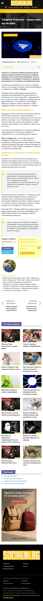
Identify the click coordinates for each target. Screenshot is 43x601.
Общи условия (8, 583)
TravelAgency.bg (24, 588)
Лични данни (26, 583)
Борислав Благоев (9, 62)
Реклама (27, 7)
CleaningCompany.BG (10, 476)
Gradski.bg (14, 588)
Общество (6, 564)
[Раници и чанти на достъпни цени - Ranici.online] (19, 515)
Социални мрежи (8, 566)
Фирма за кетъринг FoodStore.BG (14, 483)
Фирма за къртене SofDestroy (13, 478)
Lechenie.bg (6, 588)
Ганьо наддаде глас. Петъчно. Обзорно (21, 11)
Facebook (7, 248)
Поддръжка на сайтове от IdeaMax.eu (15, 481)
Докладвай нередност (28, 253)
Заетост (25, 566)
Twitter (6, 252)
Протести (26, 564)
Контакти (34, 7)
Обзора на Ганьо (8, 569)
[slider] (7, 242)
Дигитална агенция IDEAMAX (12, 595)
